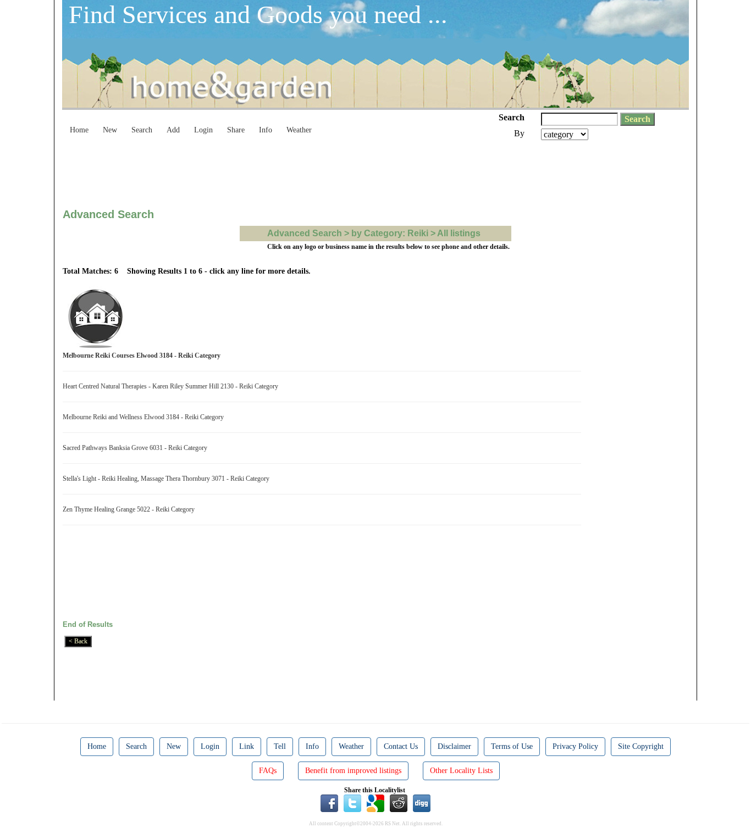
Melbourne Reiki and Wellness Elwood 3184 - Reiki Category (145, 417)
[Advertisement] (263, 170)
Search (141, 130)
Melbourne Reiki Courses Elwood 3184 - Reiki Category (143, 355)
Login (203, 130)
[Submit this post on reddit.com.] (398, 803)
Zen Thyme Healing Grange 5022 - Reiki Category (130, 509)
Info (265, 130)
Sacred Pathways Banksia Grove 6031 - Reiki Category (137, 448)
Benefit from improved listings (353, 770)
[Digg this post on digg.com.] (421, 803)
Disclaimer (454, 746)
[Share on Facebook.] (329, 803)
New (110, 130)
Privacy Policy (575, 746)
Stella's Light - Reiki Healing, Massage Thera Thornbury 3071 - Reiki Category (168, 478)
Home (79, 130)
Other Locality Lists (461, 770)
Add (173, 130)
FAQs (268, 770)
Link (246, 746)
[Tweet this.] (352, 803)
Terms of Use (512, 746)
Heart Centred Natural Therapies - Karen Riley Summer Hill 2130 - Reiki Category (172, 386)
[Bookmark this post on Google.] (375, 803)
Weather (299, 130)
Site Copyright (641, 746)
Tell (280, 746)
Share (236, 130)
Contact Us (401, 746)
